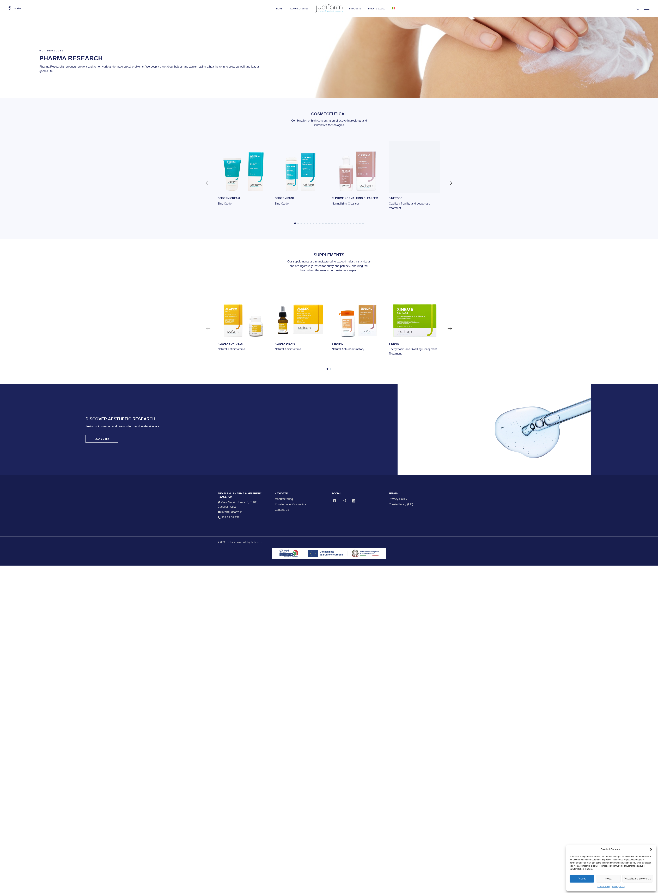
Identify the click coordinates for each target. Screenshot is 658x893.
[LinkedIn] (354, 501)
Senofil (337, 343)
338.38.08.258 (230, 517)
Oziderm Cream (229, 198)
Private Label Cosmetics (290, 504)
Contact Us (282, 509)
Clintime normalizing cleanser (355, 198)
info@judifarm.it (231, 512)
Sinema (394, 343)
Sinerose (395, 198)
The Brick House (234, 542)
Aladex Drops (285, 343)
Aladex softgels (230, 343)
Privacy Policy (618, 886)
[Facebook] (335, 501)
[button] (651, 849)
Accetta (582, 878)
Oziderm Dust (284, 198)
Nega (608, 878)
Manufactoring (284, 499)
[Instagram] (344, 501)
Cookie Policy (604, 886)
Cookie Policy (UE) (401, 504)
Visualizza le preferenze (637, 878)
